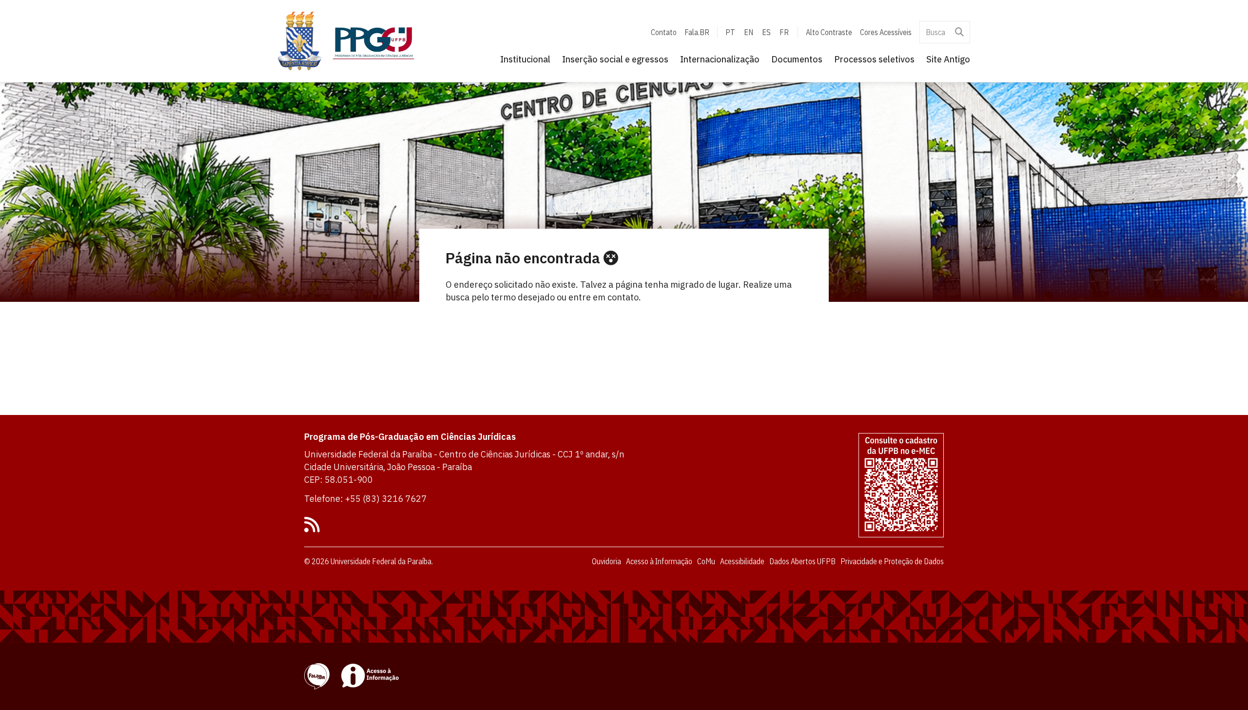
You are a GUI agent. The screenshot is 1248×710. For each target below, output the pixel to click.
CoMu (706, 561)
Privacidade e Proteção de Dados (892, 561)
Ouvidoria (606, 561)
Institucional (525, 59)
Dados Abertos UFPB (802, 561)
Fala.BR (696, 32)
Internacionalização (720, 59)
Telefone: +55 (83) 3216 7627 (365, 498)
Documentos (796, 59)
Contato (664, 32)
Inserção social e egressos (615, 59)
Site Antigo (948, 59)
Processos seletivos (874, 59)
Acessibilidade (742, 561)
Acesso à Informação (659, 561)
